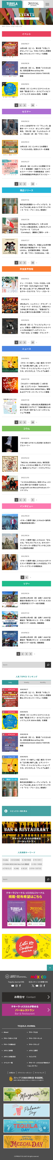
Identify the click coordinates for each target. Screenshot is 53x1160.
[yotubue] (12, 986)
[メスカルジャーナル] (33, 4)
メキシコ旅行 (33, 1050)
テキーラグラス (36, 868)
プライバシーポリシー (25, 1073)
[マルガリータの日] (26, 1094)
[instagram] (17, 986)
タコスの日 (15, 860)
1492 (17, 868)
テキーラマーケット (35, 1038)
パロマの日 (27, 860)
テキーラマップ (34, 1044)
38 (33, 262)
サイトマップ (39, 1073)
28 (33, 422)
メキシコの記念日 (10, 1056)
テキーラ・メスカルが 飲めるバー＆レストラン (38, 1064)
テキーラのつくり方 (10, 1038)
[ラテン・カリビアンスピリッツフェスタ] (26, 946)
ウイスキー (38, 860)
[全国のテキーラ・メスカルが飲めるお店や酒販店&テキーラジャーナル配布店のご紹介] (26, 1010)
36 (33, 105)
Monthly (43, 682)
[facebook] (20, 986)
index (6, 860)
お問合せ (12, 1073)
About (6, 1032)
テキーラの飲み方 (10, 1044)
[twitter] (33, 986)
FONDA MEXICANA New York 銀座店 (16, 864)
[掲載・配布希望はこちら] (26, 908)
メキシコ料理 (8, 1050)
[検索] (48, 665)
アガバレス (7, 868)
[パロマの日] (26, 1110)
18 (33, 184)
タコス (25, 868)
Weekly (26, 682)
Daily (10, 682)
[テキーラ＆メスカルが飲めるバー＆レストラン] (26, 832)
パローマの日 (37, 864)
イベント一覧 (8, 1063)
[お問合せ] (26, 997)
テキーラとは (33, 1032)
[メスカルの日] (26, 1141)
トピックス (32, 1056)
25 (33, 342)
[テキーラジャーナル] (12, 4)
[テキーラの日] (26, 1126)
